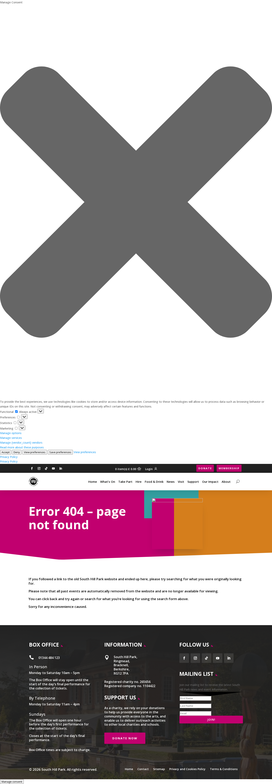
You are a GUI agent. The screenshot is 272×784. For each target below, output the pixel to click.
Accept (6, 452)
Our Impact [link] (210, 482)
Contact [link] (143, 768)
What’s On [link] (107, 482)
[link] (33, 482)
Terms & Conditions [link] (224, 768)
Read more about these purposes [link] (22, 447)
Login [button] (149, 469)
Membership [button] (229, 468)
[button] (136, 202)
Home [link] (92, 482)
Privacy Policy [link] (9, 457)
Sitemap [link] (159, 768)
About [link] (226, 482)
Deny (17, 452)
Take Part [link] (125, 482)
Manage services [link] (11, 438)
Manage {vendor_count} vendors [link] (21, 442)
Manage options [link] (11, 433)
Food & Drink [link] (154, 482)
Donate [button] (205, 468)
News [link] (171, 482)
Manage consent (12, 781)
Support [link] (193, 482)
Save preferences (60, 452)
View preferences (34, 452)
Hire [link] (139, 482)
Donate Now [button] (124, 738)
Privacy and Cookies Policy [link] (187, 768)
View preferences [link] (85, 452)
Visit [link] (181, 482)
